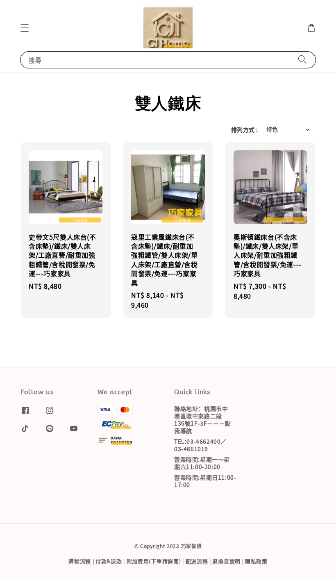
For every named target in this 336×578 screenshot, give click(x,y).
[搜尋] (302, 60)
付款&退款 (108, 561)
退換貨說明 (226, 561)
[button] (25, 28)
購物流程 (79, 561)
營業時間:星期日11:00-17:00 (205, 481)
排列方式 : (244, 129)
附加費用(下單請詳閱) (154, 561)
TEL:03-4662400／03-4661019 (200, 445)
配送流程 (197, 561)
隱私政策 (256, 561)
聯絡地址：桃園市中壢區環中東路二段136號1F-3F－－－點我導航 (202, 420)
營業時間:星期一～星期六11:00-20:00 (202, 463)
